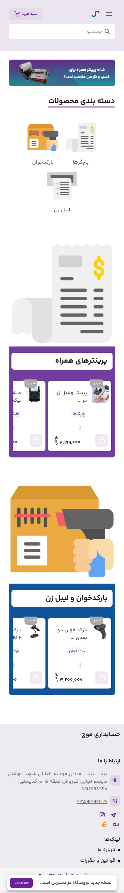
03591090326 (92, 802)
